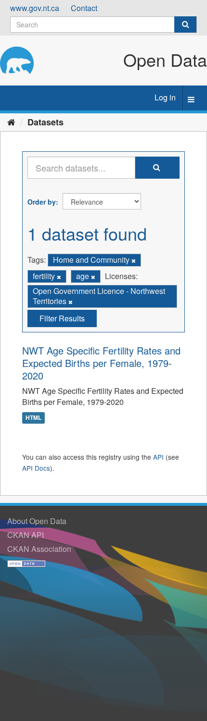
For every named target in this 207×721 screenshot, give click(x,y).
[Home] (11, 121)
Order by (41, 202)
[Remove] (133, 260)
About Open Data (36, 520)
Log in (165, 97)
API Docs (36, 468)
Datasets (45, 122)
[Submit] (185, 24)
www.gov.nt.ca (34, 7)
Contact (84, 7)
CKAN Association (39, 548)
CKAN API (25, 534)
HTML (33, 417)
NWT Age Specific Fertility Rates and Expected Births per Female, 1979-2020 (101, 362)
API (158, 457)
